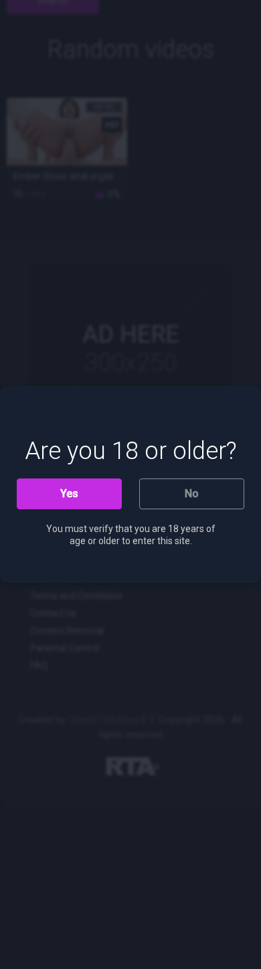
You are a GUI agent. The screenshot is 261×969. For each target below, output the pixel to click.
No (192, 493)
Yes (69, 493)
